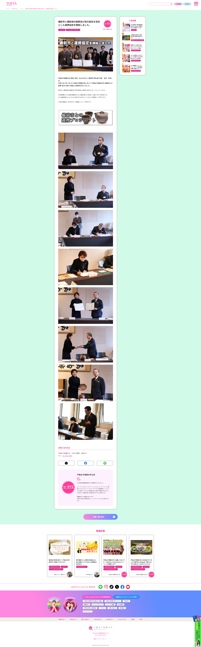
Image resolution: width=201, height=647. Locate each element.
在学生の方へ (110, 619)
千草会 (140, 619)
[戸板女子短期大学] (11, 3)
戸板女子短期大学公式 (86, 474)
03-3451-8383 (67, 456)
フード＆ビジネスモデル (73, 30)
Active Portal (121, 619)
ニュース (62, 30)
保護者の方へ (62, 619)
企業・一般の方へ (85, 619)
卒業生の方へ (73, 619)
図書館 (132, 619)
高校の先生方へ (98, 619)
